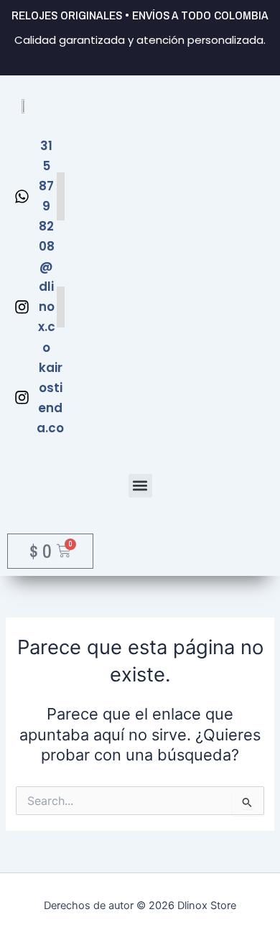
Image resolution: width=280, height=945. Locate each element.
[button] (140, 486)
